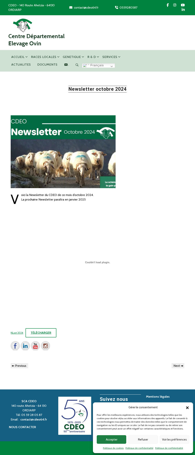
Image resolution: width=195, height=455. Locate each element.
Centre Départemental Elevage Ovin (36, 40)
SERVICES (109, 57)
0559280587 (128, 7)
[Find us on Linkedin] (25, 345)
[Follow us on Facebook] (15, 345)
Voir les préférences (174, 439)
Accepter (111, 439)
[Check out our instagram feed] (45, 345)
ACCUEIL (18, 57)
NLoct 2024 (17, 332)
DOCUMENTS (47, 64)
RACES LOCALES (43, 57)
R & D (91, 57)
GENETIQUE (72, 57)
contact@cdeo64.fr (86, 7)
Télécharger (41, 333)
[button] (187, 407)
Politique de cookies (113, 448)
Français (97, 65)
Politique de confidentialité (139, 448)
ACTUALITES (21, 64)
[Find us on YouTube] (35, 345)
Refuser (143, 439)
